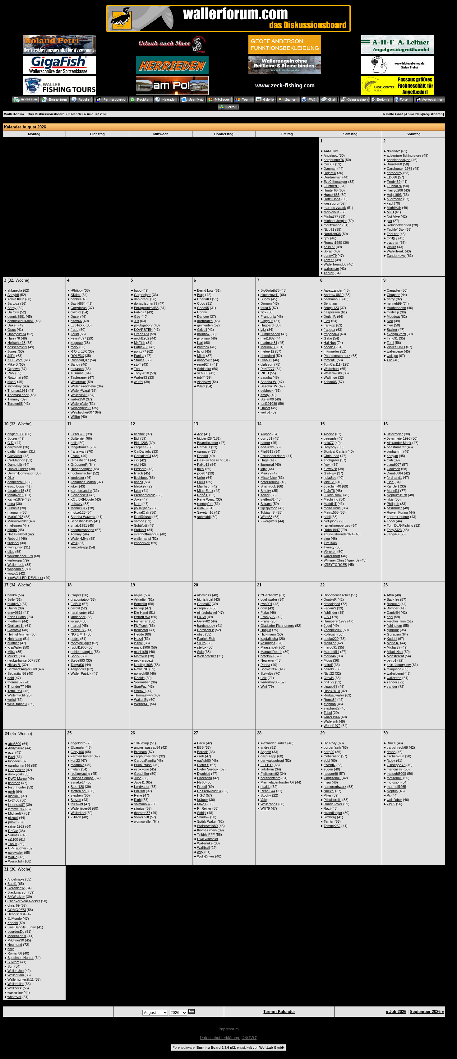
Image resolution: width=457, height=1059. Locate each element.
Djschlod (203, 773)
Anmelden (413, 114)
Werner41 (141, 704)
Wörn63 (266, 517)
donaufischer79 (145, 303)
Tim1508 (330, 543)
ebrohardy (394, 173)
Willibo (75, 417)
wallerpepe (395, 351)
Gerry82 (203, 621)
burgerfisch (332, 747)
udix (264, 678)
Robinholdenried (399, 225)
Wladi (201, 386)
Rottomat (14, 377)
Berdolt (202, 752)
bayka (12, 595)
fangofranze (80, 447)
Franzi (75, 456)
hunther (13, 643)
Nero (137, 504)
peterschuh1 (270, 482)
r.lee (390, 325)
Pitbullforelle (332, 800)
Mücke (12, 656)
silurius (139, 808)
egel (390, 617)
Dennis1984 (16, 914)
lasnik (138, 643)
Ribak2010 (332, 691)
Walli (74, 543)
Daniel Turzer (17, 469)
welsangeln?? (81, 408)
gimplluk (393, 630)
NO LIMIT (78, 634)
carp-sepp (268, 756)
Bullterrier (78, 438)
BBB (200, 747)
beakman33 (332, 299)
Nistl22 (329, 673)
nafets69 (267, 656)
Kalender (75, 114)
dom (264, 608)
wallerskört (332, 556)
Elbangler (78, 747)
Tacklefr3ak (395, 229)
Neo (390, 321)
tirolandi (13, 543)
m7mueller (331, 351)
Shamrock (268, 486)
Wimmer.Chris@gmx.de (341, 560)
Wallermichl (16, 695)
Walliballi (203, 847)
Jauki (75, 334)
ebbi (327, 760)
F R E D (267, 765)
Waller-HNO (396, 347)
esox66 (76, 321)
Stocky (266, 795)
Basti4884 (78, 303)
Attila (390, 595)
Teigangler (78, 669)
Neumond (14, 944)
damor (265, 443)
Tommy (76, 534)
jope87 (202, 473)
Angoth (266, 752)
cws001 (266, 604)
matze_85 (78, 630)
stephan (330, 704)
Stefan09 (267, 399)
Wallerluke (205, 843)
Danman (330, 168)
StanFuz (140, 686)
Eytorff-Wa (142, 617)
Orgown (13, 369)
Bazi (11, 757)
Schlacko (204, 369)
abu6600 (14, 744)
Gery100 (77, 752)
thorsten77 (142, 813)
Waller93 (140, 377)
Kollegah (330, 634)
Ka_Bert (393, 486)
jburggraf (267, 464)
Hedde (139, 634)
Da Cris (13, 312)
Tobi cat (393, 234)
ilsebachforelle (144, 495)
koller (201, 477)
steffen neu (79, 791)
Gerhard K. (15, 625)
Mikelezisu (395, 652)
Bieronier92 (16, 888)
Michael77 (15, 813)
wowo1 (12, 573)
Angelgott (331, 155)
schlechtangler (82, 652)
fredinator (141, 630)
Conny (202, 312)
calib (200, 756)
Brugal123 (331, 308)
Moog (328, 660)
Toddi (391, 521)
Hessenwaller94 (209, 791)
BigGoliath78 (270, 290)
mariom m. (395, 769)
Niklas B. (14, 665)
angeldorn (78, 743)
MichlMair (394, 208)
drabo (391, 752)
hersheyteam (270, 778)
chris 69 (13, 905)
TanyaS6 (77, 665)
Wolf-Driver (205, 856)
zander (392, 682)
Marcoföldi (331, 652)
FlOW (201, 617)
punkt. (12, 822)
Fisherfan (141, 621)
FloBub (76, 604)
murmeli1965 (396, 786)
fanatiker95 (15, 495)
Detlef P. (330, 316)
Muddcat (393, 316)
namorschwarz (335, 786)
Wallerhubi (331, 369)
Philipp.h (393, 504)
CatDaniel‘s (142, 451)
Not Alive (393, 216)
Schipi (201, 813)
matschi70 (394, 778)
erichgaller (331, 460)
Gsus (11, 329)
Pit (388, 795)
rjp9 (326, 238)
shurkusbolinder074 (338, 534)
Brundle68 (394, 164)
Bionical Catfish (335, 451)
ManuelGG (79, 508)
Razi (327, 808)
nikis (390, 499)
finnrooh (14, 783)
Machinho (331, 499)
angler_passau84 (147, 747)
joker (74, 486)
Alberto (329, 434)
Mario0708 (268, 347)
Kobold (12, 923)
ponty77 (140, 351)
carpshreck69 (397, 747)
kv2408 (13, 800)
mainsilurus (332, 508)
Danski (202, 456)
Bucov (265, 299)
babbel (76, 299)
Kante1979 (15, 499)
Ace (200, 434)
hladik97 (140, 486)
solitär (265, 495)
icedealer (77, 477)
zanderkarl (142, 543)
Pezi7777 (268, 369)
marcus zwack (335, 208)
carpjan (392, 456)
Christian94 (142, 456)
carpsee (140, 447)
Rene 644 (268, 791)
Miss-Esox (205, 491)
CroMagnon (16, 460)
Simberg (330, 817)
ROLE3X (77, 356)
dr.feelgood (332, 604)
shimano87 (142, 804)
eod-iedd (267, 447)
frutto (74, 329)
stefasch (77, 369)
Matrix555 (331, 512)
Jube (137, 778)
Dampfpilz (14, 464)
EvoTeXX (78, 325)
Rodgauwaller (334, 695)
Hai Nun (330, 343)
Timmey (13, 399)
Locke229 (331, 638)
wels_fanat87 (17, 704)
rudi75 (201, 508)
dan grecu (141, 299)
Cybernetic (332, 756)
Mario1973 (15, 517)
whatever (14, 997)
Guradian (394, 634)
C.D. (10, 443)
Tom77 (329, 260)
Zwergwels (269, 521)
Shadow (203, 817)
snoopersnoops (82, 530)
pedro (75, 638)
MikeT (201, 804)
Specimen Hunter (20, 958)
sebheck (267, 390)
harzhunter (79, 612)
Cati (390, 460)
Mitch (201, 356)
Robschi (13, 538)
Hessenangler (81, 469)
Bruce (391, 743)
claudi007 (394, 464)
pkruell (13, 818)
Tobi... (138, 369)
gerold (75, 608)
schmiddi (203, 517)
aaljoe (138, 595)
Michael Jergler (335, 221)
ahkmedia (14, 290)
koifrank (203, 347)
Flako (265, 612)
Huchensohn (396, 308)
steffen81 (268, 499)
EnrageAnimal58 (146, 308)
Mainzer (330, 643)
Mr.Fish (139, 343)
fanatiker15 (15, 491)
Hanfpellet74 (16, 334)
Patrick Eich (206, 638)
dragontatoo (80, 599)
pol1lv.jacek (142, 508)
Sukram (13, 962)
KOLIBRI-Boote (82, 499)
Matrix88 (140, 656)
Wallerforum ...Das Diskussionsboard (34, 114)
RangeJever (333, 804)
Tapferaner (79, 377)
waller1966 (332, 717)
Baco (201, 743)
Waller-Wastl (80, 390)
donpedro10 (16, 482)
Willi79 (265, 808)
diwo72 (76, 312)
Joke (137, 499)
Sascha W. (269, 382)
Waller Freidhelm (83, 386)
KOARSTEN (143, 329)
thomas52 (14, 682)
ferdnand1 (394, 477)
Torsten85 (15, 403)
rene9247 (204, 364)
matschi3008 (396, 773)
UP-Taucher (17, 848)
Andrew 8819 (334, 295)
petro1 (391, 660)
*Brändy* (393, 151)
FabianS (330, 608)
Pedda (265, 665)
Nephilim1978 (397, 495)
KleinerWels (79, 495)
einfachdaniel (207, 612)
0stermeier (395, 434)
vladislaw (204, 382)
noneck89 (141, 673)
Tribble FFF (206, 834)
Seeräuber (142, 682)
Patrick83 (141, 347)
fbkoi (200, 469)
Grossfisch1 (80, 460)
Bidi (136, 438)
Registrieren (433, 114)
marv (74, 347)
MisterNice (269, 477)
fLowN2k (330, 469)
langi (200, 351)
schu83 (202, 373)
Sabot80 (14, 835)
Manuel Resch (271, 652)
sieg (327, 538)
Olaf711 (266, 360)
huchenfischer (81, 473)
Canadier (393, 290)
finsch (138, 473)
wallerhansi (142, 538)
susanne (77, 373)
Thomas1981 (17, 390)
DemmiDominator (20, 473)
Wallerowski (333, 373)
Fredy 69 (393, 181)
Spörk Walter (207, 821)
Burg (200, 295)
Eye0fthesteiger (335, 181)
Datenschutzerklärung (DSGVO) (228, 1037)
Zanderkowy (396, 255)
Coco (201, 303)
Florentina (204, 778)
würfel (138, 382)
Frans (265, 621)
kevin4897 (78, 338)
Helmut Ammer (18, 634)
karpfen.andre (81, 491)
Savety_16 (205, 512)
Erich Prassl (143, 765)
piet (389, 221)
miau (327, 782)
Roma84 (330, 699)
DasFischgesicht (210, 460)
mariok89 (141, 652)
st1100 (13, 839)
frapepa (329, 329)
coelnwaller (269, 599)
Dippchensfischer (337, 595)
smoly (265, 395)
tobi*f (201, 377)
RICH (265, 373)
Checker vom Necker (23, 901)
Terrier (329, 821)
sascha (266, 377)
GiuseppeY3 (396, 765)
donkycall (15, 774)
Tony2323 (394, 530)
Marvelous (331, 212)
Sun (10, 966)
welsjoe (392, 356)
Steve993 (78, 660)
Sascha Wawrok (83, 517)
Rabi (10, 373)
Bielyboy (330, 447)
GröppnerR (79, 464)
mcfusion (393, 782)
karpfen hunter (82, 756)
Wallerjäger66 (81, 808)
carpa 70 (203, 608)
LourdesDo (15, 931)
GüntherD (331, 186)
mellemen (14, 525)
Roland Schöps (82, 778)
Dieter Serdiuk (208, 769)
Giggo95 (267, 321)
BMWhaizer (16, 897)
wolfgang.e (15, 569)
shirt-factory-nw (399, 665)
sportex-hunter (398, 517)
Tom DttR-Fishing (400, 525)
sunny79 (330, 255)
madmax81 (269, 343)
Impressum (229, 1029)
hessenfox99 (17, 347)
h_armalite (394, 199)
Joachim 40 (332, 486)
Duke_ (12, 325)
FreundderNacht (273, 456)
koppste (77, 343)
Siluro (201, 643)
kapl (390, 203)
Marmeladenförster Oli (277, 782)
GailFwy (330, 473)
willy (200, 852)
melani (75, 769)
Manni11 (393, 491)
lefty (264, 469)
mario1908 (142, 647)
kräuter (202, 800)
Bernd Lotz (205, 290)
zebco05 (330, 382)
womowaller (143, 821)
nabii (327, 517)
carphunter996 (19, 765)
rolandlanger (333, 813)
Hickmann (268, 634)
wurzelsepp (79, 547)
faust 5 (266, 308)
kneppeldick (333, 630)
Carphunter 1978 (399, 168)
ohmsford (268, 356)
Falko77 (140, 312)
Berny (11, 308)
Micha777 (331, 216)
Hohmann (14, 638)
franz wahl (78, 451)
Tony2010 (141, 373)
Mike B (12, 364)
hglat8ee (330, 477)
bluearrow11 (270, 295)
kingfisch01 (332, 778)
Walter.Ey (141, 699)
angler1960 (15, 434)
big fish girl (205, 599)
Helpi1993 (394, 195)
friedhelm (14, 621)
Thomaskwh (143, 695)
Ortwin (329, 678)
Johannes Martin (83, 482)
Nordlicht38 (332, 234)
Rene (138, 795)
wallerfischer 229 (20, 556)
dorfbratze (205, 321)
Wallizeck (14, 988)
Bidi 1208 (141, 443)
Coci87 (329, 164)
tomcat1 (330, 360)
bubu (137, 290)
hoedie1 (329, 347)
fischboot (141, 477)
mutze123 (78, 512)
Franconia (268, 316)
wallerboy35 (270, 682)
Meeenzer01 (16, 936)
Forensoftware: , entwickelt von (228, 1047)
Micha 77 (393, 647)
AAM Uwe (331, 151)
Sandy (75, 364)
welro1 (265, 412)
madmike (77, 765)
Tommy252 (332, 826)
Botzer (12, 438)
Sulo (200, 652)
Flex (327, 321)
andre (265, 747)
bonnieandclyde (398, 160)
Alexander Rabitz (273, 743)
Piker (327, 795)
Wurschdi (15, 861)
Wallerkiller (15, 984)
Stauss (139, 360)
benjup (139, 608)
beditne (139, 434)
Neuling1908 (143, 665)
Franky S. (268, 617)
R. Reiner (204, 808)
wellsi (11, 699)
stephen (77, 795)
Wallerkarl (78, 813)
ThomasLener (18, 395)
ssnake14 (78, 782)
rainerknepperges (337, 525)
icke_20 (329, 482)
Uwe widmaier (207, 839)
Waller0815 (79, 395)
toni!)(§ (392, 238)
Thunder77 (15, 686)
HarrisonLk (205, 630)
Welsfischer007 (82, 412)
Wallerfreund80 (335, 264)
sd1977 (329, 247)
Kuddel (392, 638)
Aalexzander (333, 290)
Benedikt (140, 604)
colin (74, 443)
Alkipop (266, 434)
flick (263, 312)
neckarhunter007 (20, 660)
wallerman (331, 269)
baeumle (330, 438)
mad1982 (268, 338)
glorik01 (14, 796)
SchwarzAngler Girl (22, 669)
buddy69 (14, 604)
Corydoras (79, 308)
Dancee (203, 316)
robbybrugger (81, 643)
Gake (328, 338)
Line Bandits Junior (21, 927)
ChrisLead (331, 456)
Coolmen (393, 469)
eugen (328, 769)
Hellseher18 (16, 343)
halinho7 (203, 334)
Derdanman (332, 177)
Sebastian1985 (82, 521)
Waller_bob (15, 564)
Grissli (202, 329)
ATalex (76, 295)
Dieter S (203, 765)
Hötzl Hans (332, 199)
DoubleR (330, 599)
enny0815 (14, 612)
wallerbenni (395, 673)
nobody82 (204, 360)
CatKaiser (14, 456)
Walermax (78, 382)
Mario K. (393, 643)
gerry (391, 299)
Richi (137, 800)
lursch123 (141, 334)
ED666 (392, 177)
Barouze (393, 604)
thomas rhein (207, 830)
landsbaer (78, 617)
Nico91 (329, 229)
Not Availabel (17, 534)
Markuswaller (17, 521)
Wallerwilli (331, 721)
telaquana (394, 669)
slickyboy (14, 386)
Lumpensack (270, 334)
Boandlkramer (207, 443)
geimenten (205, 325)
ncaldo (265, 786)
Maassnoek (269, 647)
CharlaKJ (204, 299)
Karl (200, 343)
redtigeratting (80, 773)
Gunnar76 (394, 186)
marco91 (330, 647)
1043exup (141, 743)
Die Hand (141, 612)
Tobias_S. (268, 512)
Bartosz (13, 303)
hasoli (138, 482)
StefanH (140, 530)
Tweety (329, 547)
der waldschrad (272, 760)
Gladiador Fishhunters (277, 625)
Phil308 (139, 791)
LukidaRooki (333, 495)
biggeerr (14, 761)
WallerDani (15, 975)
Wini (264, 686)
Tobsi (328, 712)
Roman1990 (333, 242)
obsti (200, 634)
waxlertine (15, 992)
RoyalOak (141, 512)
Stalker (392, 329)
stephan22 (331, 708)
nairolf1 (329, 669)
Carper (76, 595)
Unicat (265, 408)
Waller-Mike (79, 538)
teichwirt (77, 804)
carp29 (329, 752)
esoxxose (141, 769)
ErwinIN (329, 765)
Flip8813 (267, 451)
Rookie (139, 678)
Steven (76, 800)
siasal (11, 382)
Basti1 (12, 884)
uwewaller (15, 852)
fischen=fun (395, 756)
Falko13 (203, 464)
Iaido (137, 491)
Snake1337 (269, 669)
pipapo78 (330, 686)
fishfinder (330, 612)
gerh (11, 791)
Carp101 (203, 447)
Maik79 (266, 473)
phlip (10, 949)
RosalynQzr (80, 360)
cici (136, 460)
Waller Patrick (81, 673)
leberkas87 (16, 805)
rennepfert (205, 504)
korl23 (75, 760)
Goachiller (141, 773)
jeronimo (203, 338)
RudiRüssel (142, 517)
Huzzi (138, 638)
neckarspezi (143, 660)
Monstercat (395, 656)
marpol (76, 625)
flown (327, 464)
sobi (10, 678)
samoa (139, 521)
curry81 (266, 438)
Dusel (75, 316)
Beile (11, 599)
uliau (10, 551)
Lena (11, 504)
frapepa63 (331, 334)
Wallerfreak (395, 251)
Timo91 (392, 338)
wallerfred (394, 678)
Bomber (393, 608)
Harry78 (13, 338)
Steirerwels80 (207, 826)
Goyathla (14, 630)
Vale (264, 800)
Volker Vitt (141, 817)
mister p (393, 312)
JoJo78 (329, 491)
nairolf (328, 665)
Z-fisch (76, 817)
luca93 (76, 621)
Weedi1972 (332, 726)
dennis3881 (16, 316)
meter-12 (267, 351)
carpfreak (14, 447)
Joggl (328, 625)
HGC (201, 795)
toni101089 (269, 403)
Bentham (330, 303)
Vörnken (330, 551)
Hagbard (267, 325)
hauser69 (331, 773)
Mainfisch (204, 486)
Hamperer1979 (335, 621)
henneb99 (394, 303)
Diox (10, 477)
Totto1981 (14, 691)
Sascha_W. (269, 386)
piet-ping (330, 521)
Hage (265, 460)
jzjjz (263, 329)
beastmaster (396, 447)
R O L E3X (79, 351)
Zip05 (391, 804)
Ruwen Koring (397, 512)
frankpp (329, 325)
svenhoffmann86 (146, 534)
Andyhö (13, 295)
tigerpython (269, 508)
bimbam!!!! (394, 451)
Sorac (328, 251)
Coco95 (203, 308)
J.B (136, 321)
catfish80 (204, 760)
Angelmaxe (15, 879)
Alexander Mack (399, 443)
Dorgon (266, 303)
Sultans (266, 504)
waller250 (78, 399)
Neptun (392, 791)
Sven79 (139, 691)
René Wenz (206, 499)
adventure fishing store (404, 155)
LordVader (142, 786)
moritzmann (332, 225)
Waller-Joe (15, 971)
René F (202, 495)
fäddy (391, 760)
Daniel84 (393, 612)
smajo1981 (79, 525)
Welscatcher (206, 656)
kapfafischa (269, 638)
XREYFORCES (335, 564)
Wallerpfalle (79, 403)
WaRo (12, 857)
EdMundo (14, 918)
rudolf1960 (78, 647)
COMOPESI (16, 910)
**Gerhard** (269, 595)
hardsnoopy (206, 625)
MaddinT (330, 504)
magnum (14, 512)
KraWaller (14, 647)
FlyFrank (141, 625)
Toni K (12, 844)
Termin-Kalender (279, 1011)
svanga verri (396, 334)
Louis (201, 482)
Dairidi (12, 608)
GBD (327, 617)
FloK (390, 482)
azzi (11, 752)
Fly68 (201, 782)
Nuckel (329, 791)
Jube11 (139, 782)
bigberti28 (204, 438)
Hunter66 (331, 190)
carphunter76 (334, 160)
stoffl (137, 364)
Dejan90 (330, 173)
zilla (389, 360)
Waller (391, 247)
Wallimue (330, 377)
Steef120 (77, 786)
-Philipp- (77, 290)
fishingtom (394, 625)
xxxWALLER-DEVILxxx (25, 578)
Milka (11, 652)
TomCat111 (332, 364)
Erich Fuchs (16, 617)
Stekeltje (267, 673)
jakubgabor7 (143, 325)
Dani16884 (395, 473)
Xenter (329, 273)
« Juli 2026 (396, 1011)
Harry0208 (395, 190)
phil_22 (329, 682)
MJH (390, 212)
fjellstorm (267, 769)
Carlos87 (204, 604)
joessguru (331, 203)
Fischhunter (17, 787)
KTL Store (15, 360)
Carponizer (16, 770)
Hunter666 (331, 195)
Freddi (202, 786)
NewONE (141, 669)
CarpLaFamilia (145, 760)
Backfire (393, 599)
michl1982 (141, 338)
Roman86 (14, 953)
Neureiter (268, 660)
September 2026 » (427, 1011)
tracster (393, 242)
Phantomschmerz (337, 356)
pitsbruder (394, 508)
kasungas (268, 643)
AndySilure (16, 748)
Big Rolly (330, 743)
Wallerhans (269, 804)
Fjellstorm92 (270, 773)
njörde (12, 530)
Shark (75, 656)
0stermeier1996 (398, 438)
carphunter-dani (146, 756)
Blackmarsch (17, 892)
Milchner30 (15, 940)
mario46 (330, 656)
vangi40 (393, 534)
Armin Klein (15, 299)
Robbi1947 (332, 530)
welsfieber (394, 800)
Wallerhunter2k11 (20, 979)
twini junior (15, 547)
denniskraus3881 (20, 321)
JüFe (11, 356)
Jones (12, 351)
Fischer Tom (396, 621)
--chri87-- (78, 434)
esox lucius (16, 486)
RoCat (13, 831)
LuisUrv (76, 504)
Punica (139, 356)
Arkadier (140, 599)
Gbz (137, 316)
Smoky (266, 491)
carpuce (203, 451)
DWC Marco (17, 778)
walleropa (14, 560)
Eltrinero (140, 469)
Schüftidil (140, 525)
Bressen (140, 752)
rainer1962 (16, 826)
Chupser (393, 295)
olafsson (267, 364)
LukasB (13, 508)
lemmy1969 (16, 809)
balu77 (329, 443)
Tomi (390, 343)
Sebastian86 (16, 673)
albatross (204, 595)
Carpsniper (142, 295)
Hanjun (266, 630)
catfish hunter (17, 451)
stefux (201, 647)
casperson (332, 312)
